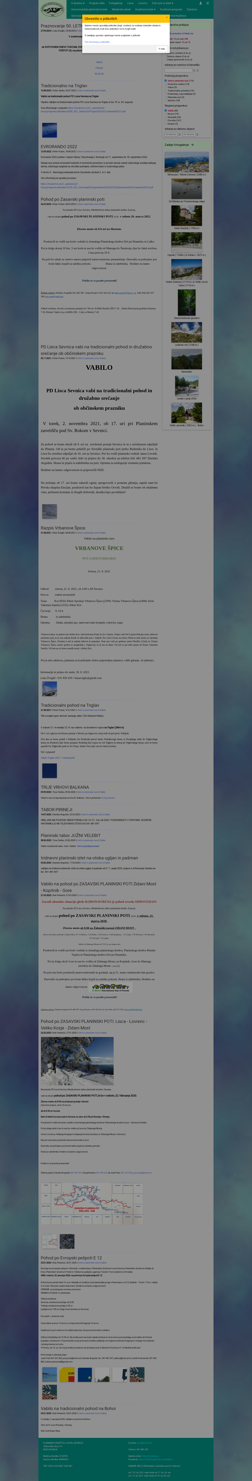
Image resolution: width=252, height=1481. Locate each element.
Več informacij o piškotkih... (98, 42)
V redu (162, 49)
